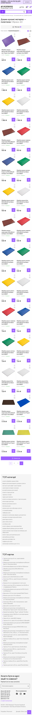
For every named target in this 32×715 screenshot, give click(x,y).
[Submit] (28, 686)
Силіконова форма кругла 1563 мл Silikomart (15, 566)
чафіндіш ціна (6, 512)
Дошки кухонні (27, 15)
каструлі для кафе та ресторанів (11, 485)
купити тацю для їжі (8, 492)
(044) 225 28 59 (5, 691)
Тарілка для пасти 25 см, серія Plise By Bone (15, 665)
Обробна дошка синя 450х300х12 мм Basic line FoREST (7, 262)
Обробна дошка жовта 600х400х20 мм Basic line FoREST (8, 112)
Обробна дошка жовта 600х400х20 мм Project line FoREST (23, 443)
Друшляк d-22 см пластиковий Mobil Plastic (15, 593)
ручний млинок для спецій (10, 490)
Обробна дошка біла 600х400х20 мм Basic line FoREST (23, 112)
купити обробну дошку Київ (10, 481)
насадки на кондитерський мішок (12, 517)
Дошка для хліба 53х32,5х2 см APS (13, 576)
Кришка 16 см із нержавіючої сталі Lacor (14, 583)
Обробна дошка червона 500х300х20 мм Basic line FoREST (23, 142)
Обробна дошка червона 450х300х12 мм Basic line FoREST (23, 232)
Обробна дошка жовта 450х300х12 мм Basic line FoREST (8, 292)
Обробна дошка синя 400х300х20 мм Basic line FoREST (23, 322)
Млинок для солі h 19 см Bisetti (12, 595)
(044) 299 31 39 (5, 693)
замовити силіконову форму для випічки (14, 515)
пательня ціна (6, 506)
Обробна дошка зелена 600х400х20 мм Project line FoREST (8, 443)
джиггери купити (7, 519)
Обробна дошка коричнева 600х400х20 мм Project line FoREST (8, 413)
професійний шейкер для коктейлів (12, 528)
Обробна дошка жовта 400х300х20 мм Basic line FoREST (23, 352)
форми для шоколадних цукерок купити (14, 483)
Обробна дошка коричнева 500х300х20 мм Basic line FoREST (8, 142)
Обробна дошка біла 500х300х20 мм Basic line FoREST (23, 202)
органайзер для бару (8, 537)
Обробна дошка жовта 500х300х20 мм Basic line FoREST (8, 202)
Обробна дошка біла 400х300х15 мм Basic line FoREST (23, 383)
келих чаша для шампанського (11, 534)
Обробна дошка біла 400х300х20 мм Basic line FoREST (8, 383)
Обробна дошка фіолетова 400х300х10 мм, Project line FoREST (8, 51)
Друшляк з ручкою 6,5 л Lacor (11, 605)
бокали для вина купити (9, 503)
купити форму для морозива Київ (12, 526)
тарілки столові (6, 494)
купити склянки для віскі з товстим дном (14, 499)
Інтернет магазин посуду (7, 15)
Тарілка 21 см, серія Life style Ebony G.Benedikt (16, 620)
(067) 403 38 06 (5, 695)
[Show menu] (2, 12)
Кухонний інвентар (18, 15)
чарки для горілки (7, 497)
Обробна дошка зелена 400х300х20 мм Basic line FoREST (8, 352)
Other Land (24, 711)
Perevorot (9, 711)
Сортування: (10, 30)
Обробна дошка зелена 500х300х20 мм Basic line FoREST (23, 172)
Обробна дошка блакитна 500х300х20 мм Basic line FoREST (8, 172)
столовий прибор (7, 510)
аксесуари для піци (8, 501)
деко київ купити (7, 521)
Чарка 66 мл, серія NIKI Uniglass (12, 618)
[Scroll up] (29, 712)
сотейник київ (6, 524)
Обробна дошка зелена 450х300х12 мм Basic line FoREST (23, 262)
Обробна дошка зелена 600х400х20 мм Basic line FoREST (23, 81)
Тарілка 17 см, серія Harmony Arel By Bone (15, 646)
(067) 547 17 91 (5, 698)
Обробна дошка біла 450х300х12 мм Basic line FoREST (22, 292)
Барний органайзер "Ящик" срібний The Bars (15, 612)
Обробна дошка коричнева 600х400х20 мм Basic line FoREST (23, 51)
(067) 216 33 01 (5, 696)
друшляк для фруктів (8, 539)
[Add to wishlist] (14, 34)
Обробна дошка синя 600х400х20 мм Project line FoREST (23, 413)
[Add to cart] (13, 59)
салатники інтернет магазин (10, 488)
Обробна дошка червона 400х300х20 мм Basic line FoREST (8, 322)
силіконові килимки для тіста (11, 543)
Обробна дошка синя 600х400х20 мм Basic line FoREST (8, 81)
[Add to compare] (14, 36)
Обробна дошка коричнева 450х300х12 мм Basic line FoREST (8, 232)
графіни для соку (7, 541)
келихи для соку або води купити (12, 508)
